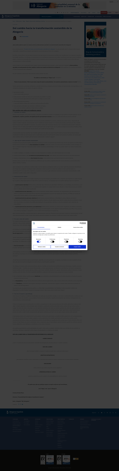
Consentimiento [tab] (40, 227)
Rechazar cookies (42, 246)
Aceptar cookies (77, 246)
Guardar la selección (59, 246)
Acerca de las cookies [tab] (78, 227)
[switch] (52, 242)
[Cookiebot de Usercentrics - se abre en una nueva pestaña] (80, 223)
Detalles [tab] (59, 227)
